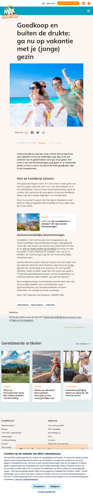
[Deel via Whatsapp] (43, 132)
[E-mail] (26, 132)
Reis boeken (37, 305)
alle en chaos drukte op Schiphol (39, 248)
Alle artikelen (82, 343)
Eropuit (42, 143)
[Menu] (88, 11)
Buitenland (23, 305)
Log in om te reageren (74, 327)
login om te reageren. (23, 320)
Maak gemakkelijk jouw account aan (62, 317)
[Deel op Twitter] (37, 132)
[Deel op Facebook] (32, 132)
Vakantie (50, 305)
